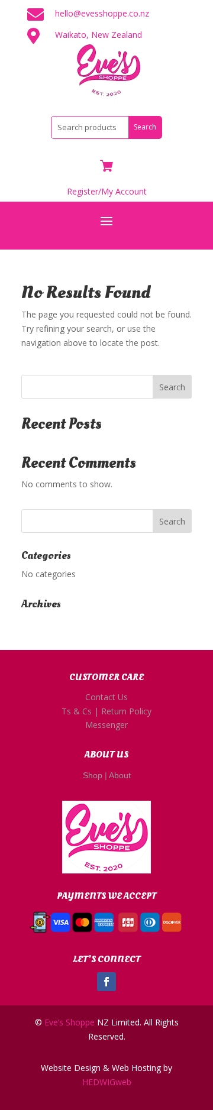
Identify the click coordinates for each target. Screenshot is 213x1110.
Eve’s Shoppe (69, 1022)
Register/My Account (107, 191)
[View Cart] (106, 167)
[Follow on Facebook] (106, 981)
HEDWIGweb (106, 1082)
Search (172, 387)
